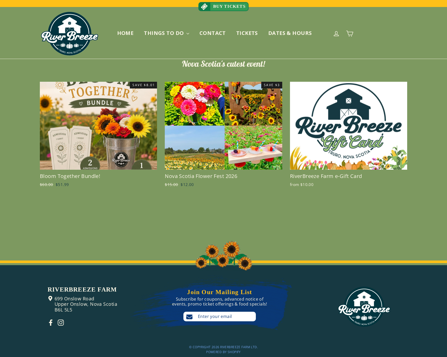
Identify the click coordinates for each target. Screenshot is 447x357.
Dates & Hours (290, 32)
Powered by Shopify (223, 352)
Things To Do (164, 32)
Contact (212, 32)
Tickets (247, 32)
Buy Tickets (228, 6)
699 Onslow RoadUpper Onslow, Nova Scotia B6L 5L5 (86, 304)
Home (125, 32)
